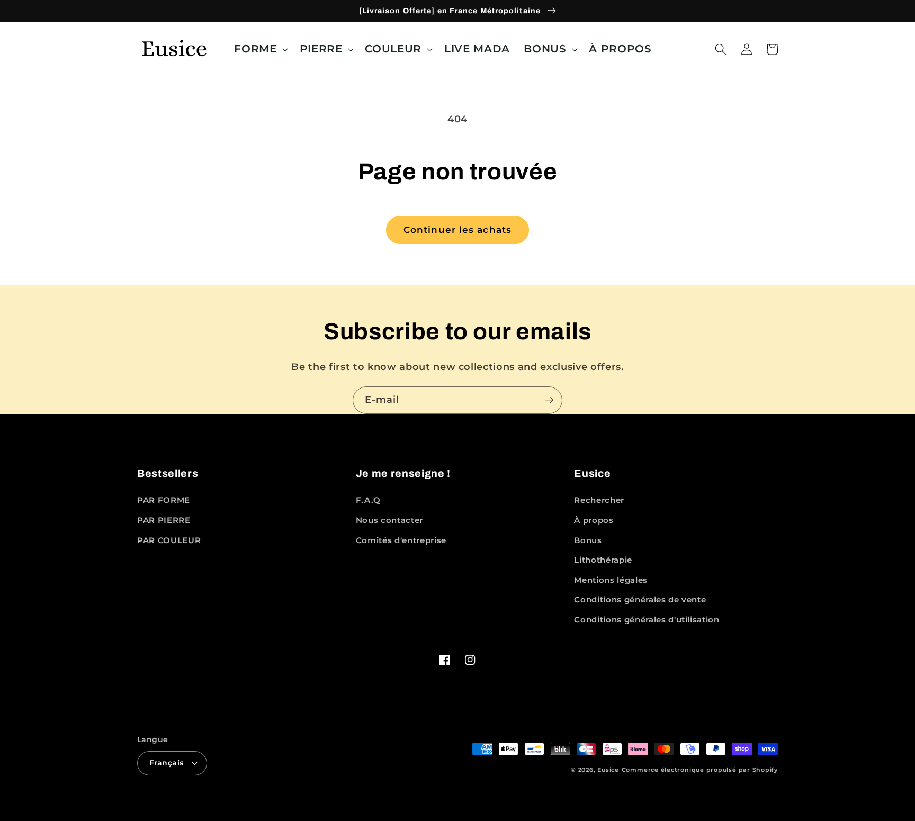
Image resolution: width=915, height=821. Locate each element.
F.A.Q (368, 500)
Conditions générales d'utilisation (646, 620)
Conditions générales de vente (640, 599)
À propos (593, 520)
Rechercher (599, 500)
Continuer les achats (457, 229)
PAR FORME (163, 500)
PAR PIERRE (164, 520)
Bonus (588, 540)
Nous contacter (389, 520)
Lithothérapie (603, 560)
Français (166, 763)
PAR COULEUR (169, 540)
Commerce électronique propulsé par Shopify (700, 769)
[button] (259, 49)
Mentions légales (611, 580)
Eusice (608, 769)
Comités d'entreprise (401, 540)
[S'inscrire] (549, 400)
